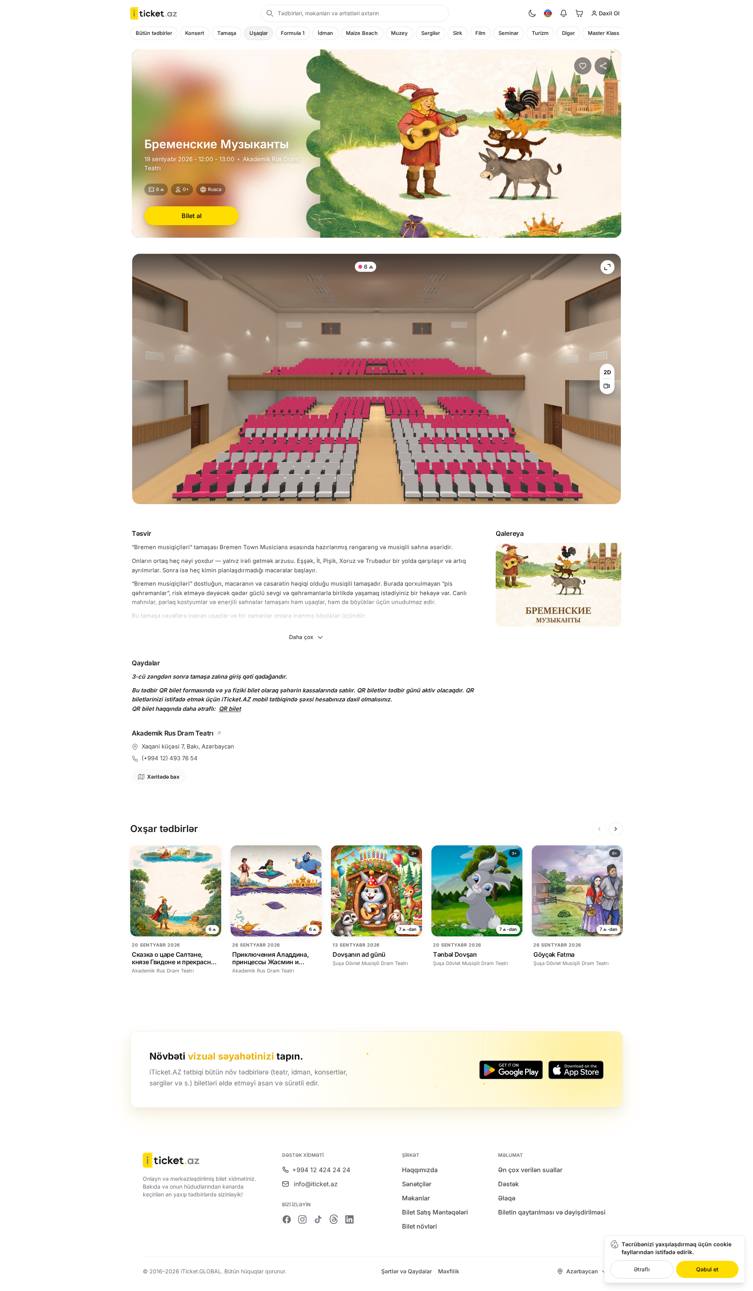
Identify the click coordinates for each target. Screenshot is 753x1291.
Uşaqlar (258, 33)
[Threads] (333, 1219)
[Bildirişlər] (564, 13)
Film (480, 33)
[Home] (153, 13)
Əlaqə (506, 1198)
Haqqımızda (420, 1170)
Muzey (399, 33)
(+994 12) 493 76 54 (170, 758)
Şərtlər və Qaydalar (406, 1271)
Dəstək (508, 1184)
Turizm (540, 33)
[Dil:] (548, 13)
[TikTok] (318, 1219)
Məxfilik (448, 1271)
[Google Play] (511, 1069)
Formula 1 (292, 33)
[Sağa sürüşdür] (616, 829)
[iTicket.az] (201, 1160)
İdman (325, 33)
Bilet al (192, 216)
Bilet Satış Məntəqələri (435, 1212)
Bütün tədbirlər (154, 33)
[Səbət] (579, 13)
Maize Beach (362, 33)
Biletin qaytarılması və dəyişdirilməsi (552, 1212)
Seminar (508, 33)
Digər (568, 33)
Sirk (457, 33)
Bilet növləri (419, 1226)
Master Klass (603, 33)
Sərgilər (430, 33)
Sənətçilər (416, 1184)
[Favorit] (582, 66)
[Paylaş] (603, 66)
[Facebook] (286, 1219)
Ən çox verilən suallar (530, 1170)
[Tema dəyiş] (532, 13)
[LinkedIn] (349, 1219)
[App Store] (576, 1069)
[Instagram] (302, 1219)
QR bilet (230, 708)
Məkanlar (416, 1198)
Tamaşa (226, 33)
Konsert (194, 33)
